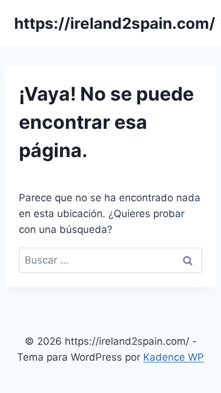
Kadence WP (173, 357)
